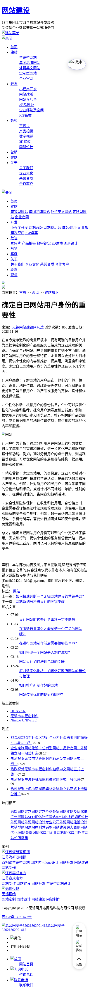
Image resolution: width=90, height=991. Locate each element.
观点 (13, 275)
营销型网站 (28, 57)
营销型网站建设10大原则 (61, 827)
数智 (13, 121)
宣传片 (24, 126)
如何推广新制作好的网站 (38, 685)
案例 (13, 157)
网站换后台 (28, 99)
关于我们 (26, 168)
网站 (16, 591)
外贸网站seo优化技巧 (58, 817)
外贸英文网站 (29, 68)
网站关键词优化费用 (33, 833)
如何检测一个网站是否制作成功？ (45, 652)
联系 (13, 270)
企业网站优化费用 (64, 833)
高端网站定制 (20, 811)
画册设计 (26, 147)
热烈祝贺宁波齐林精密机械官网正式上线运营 (45, 779)
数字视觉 (26, 136)
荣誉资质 (26, 178)
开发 (13, 84)
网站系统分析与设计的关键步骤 (40, 602)
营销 (13, 152)
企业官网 (26, 78)
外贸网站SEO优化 (28, 817)
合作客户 (26, 184)
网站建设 (16, 10)
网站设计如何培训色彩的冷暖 (42, 662)
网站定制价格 (41, 811)
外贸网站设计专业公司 (41, 822)
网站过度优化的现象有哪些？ (42, 694)
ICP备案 (25, 115)
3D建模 (25, 142)
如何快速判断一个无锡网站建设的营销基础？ (51, 596)
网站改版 (26, 94)
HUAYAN (18, 711)
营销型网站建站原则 (26, 827)
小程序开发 (28, 89)
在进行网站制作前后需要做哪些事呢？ (49, 643)
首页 (13, 47)
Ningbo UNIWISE (23, 720)
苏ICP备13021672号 (17, 917)
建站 (13, 52)
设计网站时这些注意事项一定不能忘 (47, 620)
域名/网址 (26, 105)
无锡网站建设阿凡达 (28, 327)
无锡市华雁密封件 (24, 716)
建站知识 (52, 292)
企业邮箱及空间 (31, 110)
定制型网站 (28, 73)
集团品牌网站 (29, 63)
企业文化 (26, 173)
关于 (13, 163)
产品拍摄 (26, 131)
